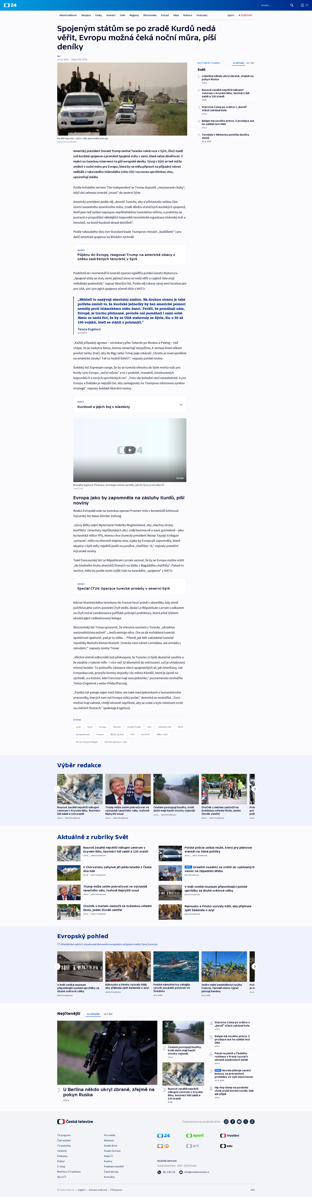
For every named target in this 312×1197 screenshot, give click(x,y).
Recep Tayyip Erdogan (87, 741)
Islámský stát (164, 726)
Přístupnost (116, 1189)
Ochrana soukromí (98, 1189)
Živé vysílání (64, 1140)
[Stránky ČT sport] (195, 1135)
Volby (98, 15)
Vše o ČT (61, 1176)
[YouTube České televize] (239, 1121)
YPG (133, 734)
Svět (122, 15)
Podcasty (202, 15)
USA (149, 726)
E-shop (61, 1166)
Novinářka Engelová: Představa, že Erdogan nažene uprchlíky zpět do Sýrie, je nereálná (117, 484)
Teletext (62, 1150)
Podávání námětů (114, 1166)
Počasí (165, 15)
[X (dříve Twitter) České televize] (245, 1121)
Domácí (110, 15)
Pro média (109, 1135)
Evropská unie (83, 734)
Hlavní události (68, 15)
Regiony (134, 15)
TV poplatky (64, 1145)
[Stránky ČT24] (163, 1135)
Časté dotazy (111, 1171)
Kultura (187, 15)
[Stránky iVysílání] (229, 1135)
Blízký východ (117, 734)
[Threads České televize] (252, 1121)
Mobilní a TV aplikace (69, 1171)
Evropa (102, 726)
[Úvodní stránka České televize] (75, 1121)
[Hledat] (292, 5)
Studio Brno (110, 1145)
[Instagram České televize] (226, 1121)
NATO (180, 726)
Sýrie (89, 726)
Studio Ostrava (112, 1150)
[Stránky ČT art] (192, 1145)
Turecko (117, 726)
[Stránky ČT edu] (226, 1145)
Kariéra (108, 1161)
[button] (129, 450)
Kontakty (109, 1176)
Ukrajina (86, 15)
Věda (176, 15)
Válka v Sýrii (162, 734)
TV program (64, 1135)
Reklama (109, 1140)
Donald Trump (134, 726)
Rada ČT (108, 1156)
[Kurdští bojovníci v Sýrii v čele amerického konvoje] (122, 99)
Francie (100, 734)
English (81, 1189)
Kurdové (145, 734)
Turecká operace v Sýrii (115, 741)
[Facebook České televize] (232, 1121)
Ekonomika (149, 15)
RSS (253, 1189)
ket (58, 56)
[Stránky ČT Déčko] (163, 1145)
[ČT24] (10, 5)
